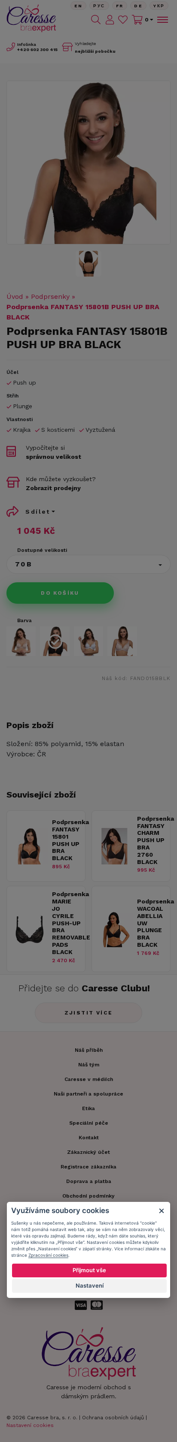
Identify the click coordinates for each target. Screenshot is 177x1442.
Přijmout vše (89, 1270)
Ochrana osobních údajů (113, 1418)
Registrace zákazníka (88, 1167)
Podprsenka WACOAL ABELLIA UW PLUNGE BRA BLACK (151, 923)
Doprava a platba (88, 1181)
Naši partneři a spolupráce (88, 1094)
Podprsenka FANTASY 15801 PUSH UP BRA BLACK (66, 840)
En (78, 5)
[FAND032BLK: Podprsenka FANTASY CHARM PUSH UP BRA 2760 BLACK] (114, 862)
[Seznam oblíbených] (123, 19)
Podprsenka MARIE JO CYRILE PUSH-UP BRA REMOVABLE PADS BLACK (66, 923)
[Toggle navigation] (162, 19)
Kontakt (89, 1138)
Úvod (14, 296)
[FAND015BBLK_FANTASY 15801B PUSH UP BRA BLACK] (88, 162)
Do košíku (60, 593)
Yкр (159, 5)
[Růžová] (122, 641)
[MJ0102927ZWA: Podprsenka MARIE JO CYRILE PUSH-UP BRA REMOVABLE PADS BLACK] (29, 945)
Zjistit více (88, 1013)
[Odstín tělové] (21, 641)
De (138, 5)
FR (120, 5)
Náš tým (88, 1065)
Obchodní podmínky (88, 1196)
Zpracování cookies (48, 1255)
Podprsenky (50, 296)
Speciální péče (88, 1123)
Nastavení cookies (30, 1425)
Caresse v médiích (88, 1079)
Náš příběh (89, 1050)
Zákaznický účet (88, 1152)
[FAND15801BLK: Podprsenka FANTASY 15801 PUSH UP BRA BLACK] (29, 862)
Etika (88, 1108)
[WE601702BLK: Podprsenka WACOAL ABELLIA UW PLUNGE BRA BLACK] (114, 945)
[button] (88, 564)
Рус (99, 5)
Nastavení (90, 1285)
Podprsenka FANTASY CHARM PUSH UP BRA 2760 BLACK (151, 840)
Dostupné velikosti (42, 550)
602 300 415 (37, 49)
